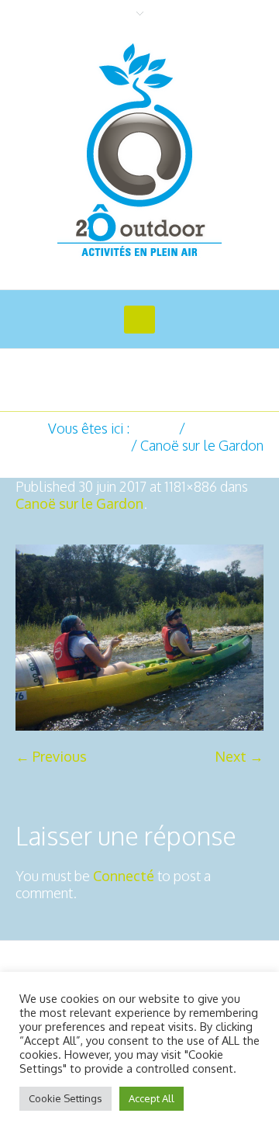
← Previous (51, 756)
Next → (239, 756)
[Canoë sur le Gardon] (140, 638)
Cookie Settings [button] (65, 1098)
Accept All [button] (151, 1098)
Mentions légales (208, 964)
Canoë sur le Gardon (79, 503)
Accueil (154, 428)
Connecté (123, 875)
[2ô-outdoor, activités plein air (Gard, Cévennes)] (139, 151)
